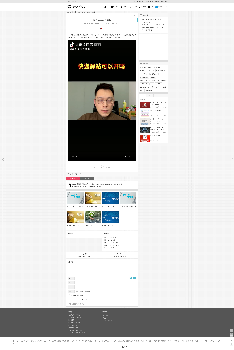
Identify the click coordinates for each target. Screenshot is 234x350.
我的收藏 (141, 1)
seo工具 (157, 87)
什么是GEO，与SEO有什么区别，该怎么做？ (155, 24)
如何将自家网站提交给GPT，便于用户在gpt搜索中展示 (157, 27)
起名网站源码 (144, 83)
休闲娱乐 (125, 7)
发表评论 (104, 23)
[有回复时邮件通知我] (70, 304)
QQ (70, 291)
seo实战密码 (149, 90)
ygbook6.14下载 (145, 80)
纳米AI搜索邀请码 (147, 30)
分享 (108, 167)
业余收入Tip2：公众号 (91, 225)
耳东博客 (124, 347)
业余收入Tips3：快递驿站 (111, 242)
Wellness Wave (107, 320)
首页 (107, 7)
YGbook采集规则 (161, 70)
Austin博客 (75, 184)
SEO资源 (106, 315)
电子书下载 (151, 70)
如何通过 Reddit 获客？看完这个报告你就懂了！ (155, 19)
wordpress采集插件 (145, 67)
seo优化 (164, 87)
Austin (115, 184)
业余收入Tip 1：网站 (108, 206)
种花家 (154, 80)
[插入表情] (131, 278)
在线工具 (143, 7)
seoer (151, 83)
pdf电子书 (158, 83)
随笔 (151, 7)
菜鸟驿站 (87, 178)
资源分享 (134, 7)
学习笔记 (115, 7)
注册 (69, 1)
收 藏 (101, 29)
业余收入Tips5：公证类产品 (75, 206)
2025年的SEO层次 (147, 22)
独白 (104, 318)
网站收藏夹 (164, 1)
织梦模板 (153, 77)
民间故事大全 (154, 74)
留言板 (152, 1)
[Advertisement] (152, 46)
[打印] (118, 23)
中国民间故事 (144, 74)
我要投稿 (157, 1)
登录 (74, 1)
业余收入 (161, 7)
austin (142, 90)
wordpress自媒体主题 (146, 87)
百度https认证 (144, 77)
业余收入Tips (76, 12)
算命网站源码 (162, 80)
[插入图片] (134, 278)
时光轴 (136, 1)
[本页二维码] (231, 344)
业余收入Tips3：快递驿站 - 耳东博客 (90, 186)
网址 (70, 287)
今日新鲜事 (157, 67)
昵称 (70, 278)
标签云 (147, 1)
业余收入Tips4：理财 (91, 206)
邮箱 (70, 282)
